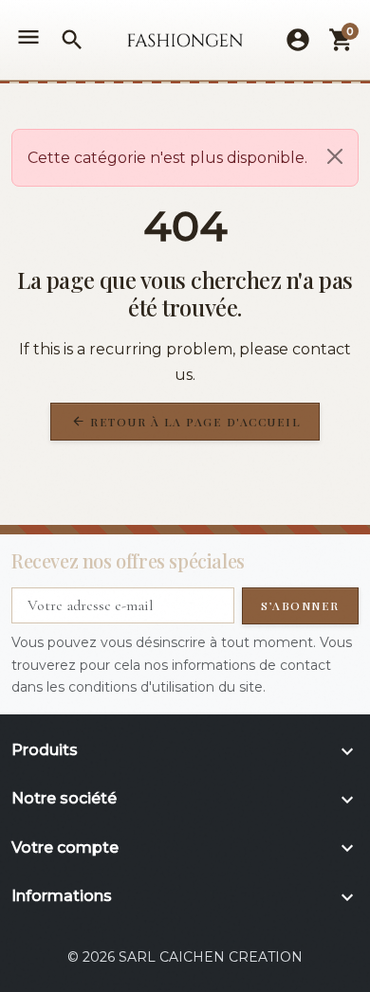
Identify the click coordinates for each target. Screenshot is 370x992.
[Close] (335, 156)
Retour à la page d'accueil (186, 421)
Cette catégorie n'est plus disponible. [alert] (167, 158)
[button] (72, 40)
